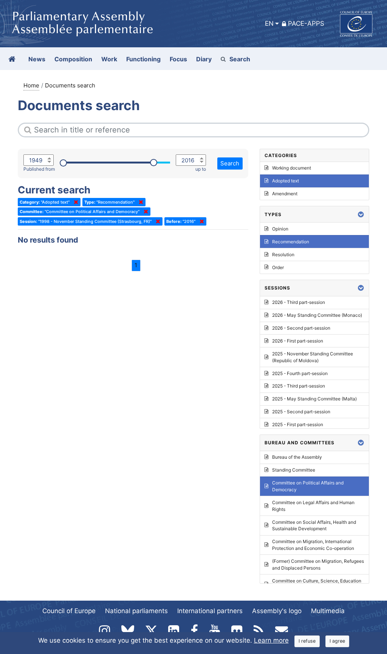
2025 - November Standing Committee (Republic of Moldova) (312, 357)
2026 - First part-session (297, 341)
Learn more (271, 640)
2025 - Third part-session (298, 386)
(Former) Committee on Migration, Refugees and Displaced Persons (318, 564)
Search (239, 59)
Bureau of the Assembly (297, 457)
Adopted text (285, 181)
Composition (73, 59)
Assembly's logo (277, 611)
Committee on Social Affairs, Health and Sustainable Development (314, 525)
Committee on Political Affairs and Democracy (308, 486)
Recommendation (290, 241)
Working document (291, 168)
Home (31, 85)
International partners (210, 611)
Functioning (143, 59)
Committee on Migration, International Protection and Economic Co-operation (313, 545)
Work (109, 59)
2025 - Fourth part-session (300, 373)
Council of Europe (69, 611)
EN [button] (269, 23)
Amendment (284, 193)
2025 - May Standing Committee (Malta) (314, 399)
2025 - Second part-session (301, 411)
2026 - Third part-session (298, 302)
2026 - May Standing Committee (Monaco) (317, 315)
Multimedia (328, 611)
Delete (74, 202)
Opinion (280, 229)
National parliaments (136, 611)
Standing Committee (293, 470)
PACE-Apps (306, 23)
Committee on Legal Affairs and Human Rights (313, 506)
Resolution (283, 254)
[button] (361, 214)
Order (278, 267)
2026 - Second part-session (301, 328)
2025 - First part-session (297, 424)
